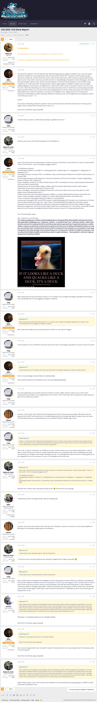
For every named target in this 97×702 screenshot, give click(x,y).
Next (10, 39)
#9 (94, 362)
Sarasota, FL (11, 91)
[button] (28, 23)
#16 (93, 545)
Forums (12, 24)
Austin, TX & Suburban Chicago (9, 63)
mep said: (22, 319)
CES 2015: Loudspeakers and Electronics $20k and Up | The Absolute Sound (44, 60)
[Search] (94, 24)
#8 (94, 340)
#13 (93, 462)
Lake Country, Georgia (11, 515)
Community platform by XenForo (80, 700)
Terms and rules (15, 700)
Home (5, 24)
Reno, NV (12, 427)
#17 (93, 567)
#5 (94, 158)
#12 (93, 433)
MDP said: (22, 550)
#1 (94, 43)
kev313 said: (23, 634)
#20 (93, 662)
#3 (94, 115)
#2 (94, 70)
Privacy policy (25, 700)
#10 (93, 389)
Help (32, 700)
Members (34, 24)
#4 (94, 137)
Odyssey (5, 32)
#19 (93, 629)
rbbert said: (23, 438)
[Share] (91, 44)
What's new (22, 24)
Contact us (4, 700)
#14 (93, 494)
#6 (94, 292)
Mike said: (22, 467)
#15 (93, 522)
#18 (93, 596)
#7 (94, 314)
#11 (94, 410)
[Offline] (13, 50)
